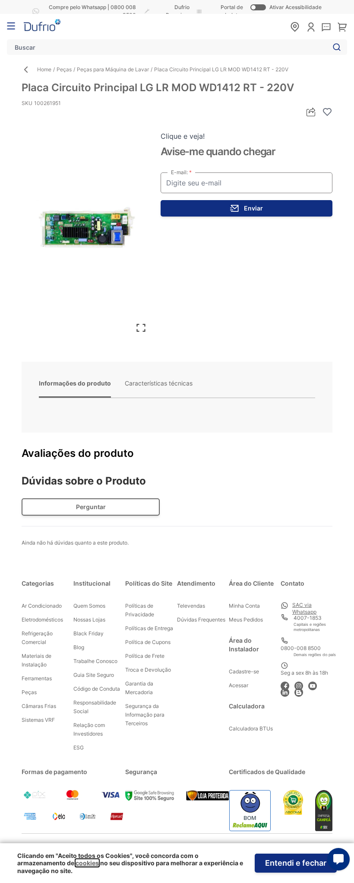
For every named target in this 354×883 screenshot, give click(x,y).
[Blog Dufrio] (301, 691)
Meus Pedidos (246, 619)
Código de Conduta (96, 688)
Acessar (238, 685)
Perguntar (91, 506)
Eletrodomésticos (42, 619)
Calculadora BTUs (251, 728)
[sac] (326, 27)
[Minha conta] (311, 27)
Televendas (191, 605)
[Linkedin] (287, 691)
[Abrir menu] (11, 25)
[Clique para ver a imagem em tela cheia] (87, 229)
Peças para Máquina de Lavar (113, 69)
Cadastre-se (244, 671)
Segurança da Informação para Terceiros (144, 715)
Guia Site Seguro (93, 675)
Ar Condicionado (42, 605)
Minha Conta (244, 605)
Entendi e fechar (295, 862)
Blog (78, 647)
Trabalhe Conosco (95, 661)
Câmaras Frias (39, 706)
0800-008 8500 (301, 648)
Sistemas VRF (38, 720)
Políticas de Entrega (149, 628)
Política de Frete (144, 656)
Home (44, 69)
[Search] (335, 47)
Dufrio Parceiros (178, 11)
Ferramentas (37, 678)
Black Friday (88, 633)
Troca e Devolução (148, 669)
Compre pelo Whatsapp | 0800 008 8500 (92, 11)
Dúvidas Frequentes (201, 619)
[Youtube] (315, 685)
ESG (78, 747)
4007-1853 (308, 618)
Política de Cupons (148, 642)
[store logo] (42, 25)
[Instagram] (301, 685)
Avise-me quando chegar (218, 151)
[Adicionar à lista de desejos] (327, 112)
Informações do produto (75, 383)
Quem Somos (89, 605)
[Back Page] (29, 69)
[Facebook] (287, 685)
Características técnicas (159, 383)
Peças (64, 69)
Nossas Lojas (89, 619)
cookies (87, 863)
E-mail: (180, 172)
